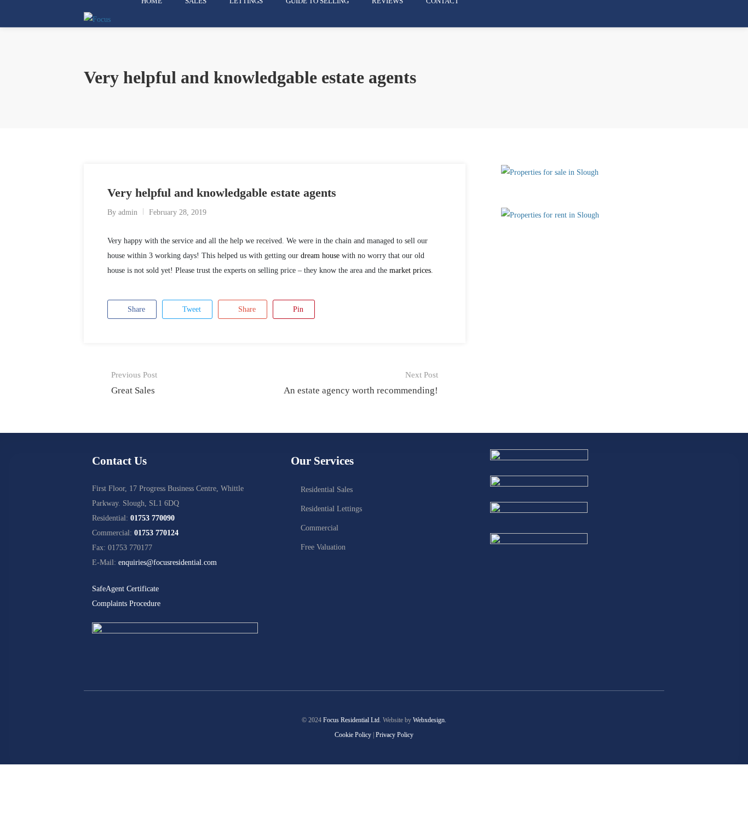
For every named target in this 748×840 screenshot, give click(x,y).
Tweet (190, 309)
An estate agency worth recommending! (361, 383)
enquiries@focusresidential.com (167, 562)
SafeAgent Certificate (125, 589)
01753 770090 (152, 518)
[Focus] (97, 19)
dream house (320, 256)
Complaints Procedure (126, 603)
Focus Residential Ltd (351, 720)
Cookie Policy (353, 735)
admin (127, 212)
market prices (410, 270)
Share (135, 309)
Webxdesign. (429, 720)
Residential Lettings (331, 509)
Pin (297, 309)
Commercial (319, 528)
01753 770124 (156, 533)
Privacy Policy (394, 735)
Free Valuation (323, 547)
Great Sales (134, 383)
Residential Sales (327, 489)
